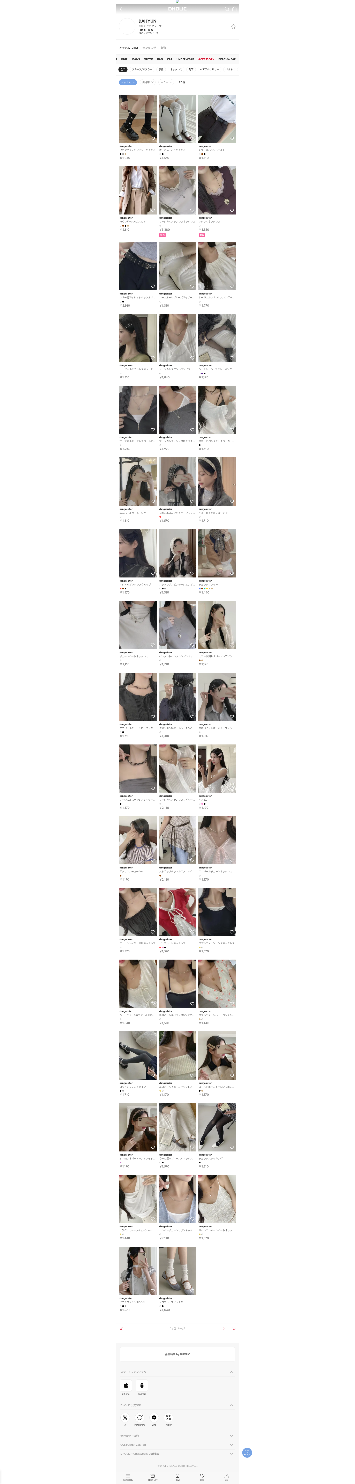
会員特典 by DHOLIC (177, 1354)
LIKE (202, 1480)
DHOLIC (177, 9)
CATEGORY (128, 1480)
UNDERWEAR (185, 59)
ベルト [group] (229, 69)
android (142, 1394)
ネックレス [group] (176, 69)
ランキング (149, 48)
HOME (177, 1480)
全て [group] (123, 69)
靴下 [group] (191, 69)
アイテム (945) (128, 48)
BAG (160, 59)
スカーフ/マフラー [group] (142, 69)
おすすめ (126, 82)
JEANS (135, 59)
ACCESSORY (206, 59)
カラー (164, 82)
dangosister (126, 146)
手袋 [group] (161, 69)
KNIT (124, 59)
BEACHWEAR (227, 59)
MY (226, 1480)
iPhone (126, 1394)
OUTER (148, 59)
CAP (169, 59)
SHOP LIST (152, 1480)
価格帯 (146, 82)
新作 (163, 48)
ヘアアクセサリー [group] (209, 69)
